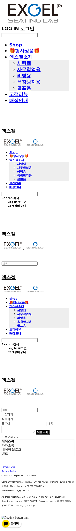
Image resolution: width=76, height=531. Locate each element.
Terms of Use (8, 467)
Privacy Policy (9, 471)
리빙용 (24, 75)
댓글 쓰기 (42, 432)
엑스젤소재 (21, 57)
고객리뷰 (18, 94)
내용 (50, 423)
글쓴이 (6, 423)
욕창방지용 (29, 82)
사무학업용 (29, 69)
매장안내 (18, 100)
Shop (15, 45)
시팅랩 (24, 63)
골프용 (24, 88)
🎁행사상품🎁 (24, 50)
